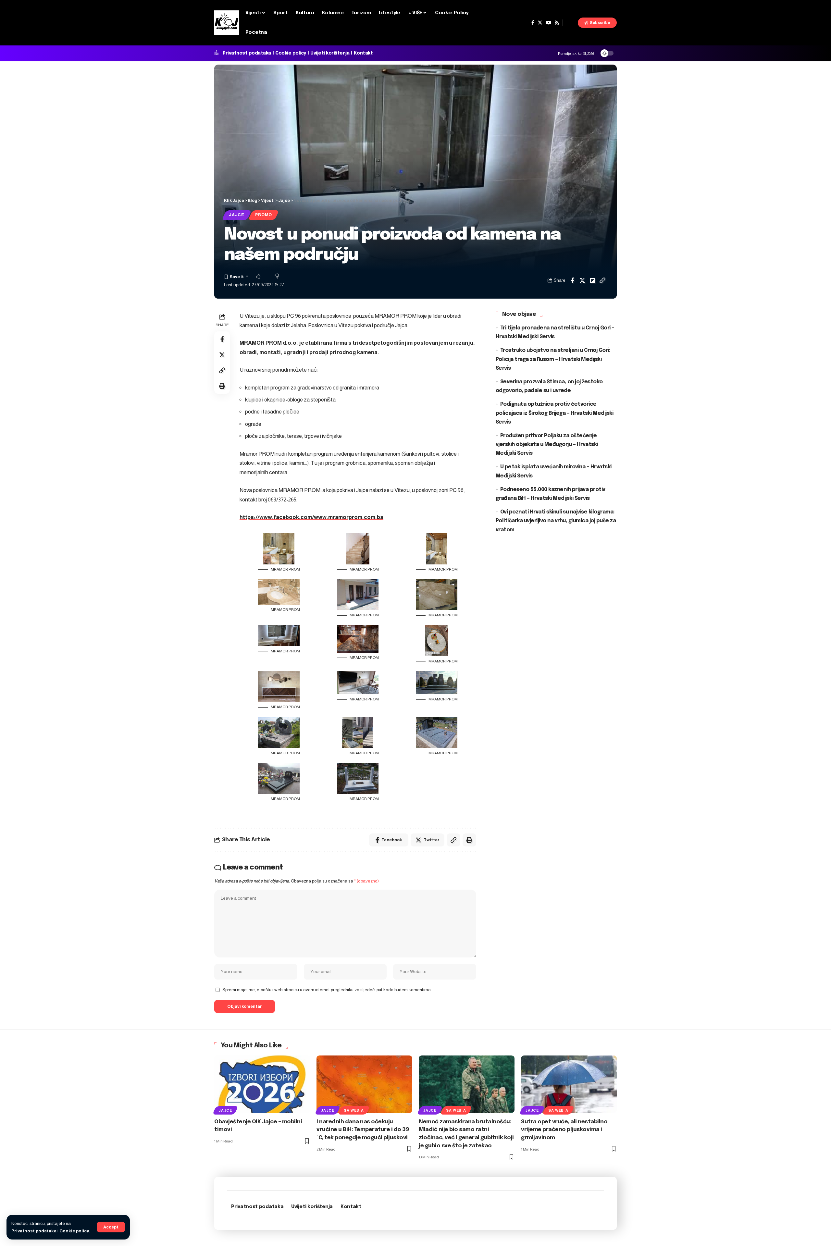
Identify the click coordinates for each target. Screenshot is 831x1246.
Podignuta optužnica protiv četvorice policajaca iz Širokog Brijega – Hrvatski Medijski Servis (555, 413)
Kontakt (363, 53)
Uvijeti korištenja (329, 53)
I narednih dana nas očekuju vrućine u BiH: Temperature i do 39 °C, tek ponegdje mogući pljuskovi (362, 1130)
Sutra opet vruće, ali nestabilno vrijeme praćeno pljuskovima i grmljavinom (564, 1130)
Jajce (236, 215)
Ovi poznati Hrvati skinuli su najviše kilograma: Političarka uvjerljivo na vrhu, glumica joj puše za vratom (556, 520)
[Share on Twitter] (582, 280)
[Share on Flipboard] (592, 280)
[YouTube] (548, 22)
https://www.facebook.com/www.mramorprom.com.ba (311, 517)
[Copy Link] (602, 280)
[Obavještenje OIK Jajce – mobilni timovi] (262, 1084)
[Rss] (557, 22)
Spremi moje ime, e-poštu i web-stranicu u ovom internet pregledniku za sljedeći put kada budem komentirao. (327, 989)
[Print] (222, 386)
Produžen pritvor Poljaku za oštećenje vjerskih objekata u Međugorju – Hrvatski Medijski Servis (547, 444)
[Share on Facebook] (572, 280)
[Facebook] (533, 22)
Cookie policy (74, 1230)
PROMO (263, 215)
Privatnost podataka (33, 1230)
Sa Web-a (354, 1110)
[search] (570, 22)
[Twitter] (540, 22)
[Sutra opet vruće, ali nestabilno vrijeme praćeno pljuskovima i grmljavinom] (569, 1084)
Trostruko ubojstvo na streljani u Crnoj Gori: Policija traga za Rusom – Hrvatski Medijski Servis (553, 359)
